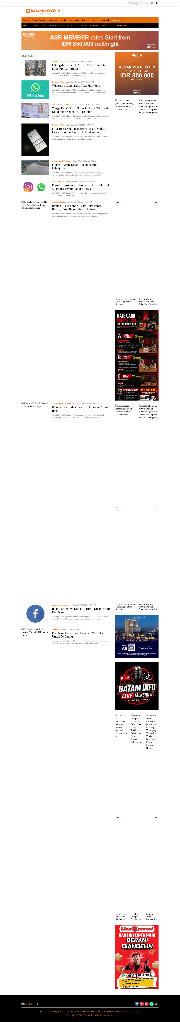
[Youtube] (147, 1004)
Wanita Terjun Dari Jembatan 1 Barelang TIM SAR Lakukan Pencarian (151, 916)
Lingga (85, 20)
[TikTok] (156, 1004)
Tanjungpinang (39, 20)
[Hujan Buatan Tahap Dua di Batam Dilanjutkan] (35, 168)
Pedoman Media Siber (77, 25)
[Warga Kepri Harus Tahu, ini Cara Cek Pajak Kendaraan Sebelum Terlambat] (35, 111)
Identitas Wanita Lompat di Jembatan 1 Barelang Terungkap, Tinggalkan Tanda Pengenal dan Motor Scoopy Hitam (148, 301)
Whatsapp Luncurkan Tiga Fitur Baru (76, 85)
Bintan (64, 20)
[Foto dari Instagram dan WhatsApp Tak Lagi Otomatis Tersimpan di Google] (35, 188)
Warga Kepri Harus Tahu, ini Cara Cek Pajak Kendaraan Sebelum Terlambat (80, 110)
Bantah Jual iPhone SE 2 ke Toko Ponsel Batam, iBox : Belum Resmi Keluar (77, 207)
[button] (152, 3)
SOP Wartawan (56, 25)
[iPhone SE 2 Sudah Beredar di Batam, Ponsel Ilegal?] (35, 500)
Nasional (105, 20)
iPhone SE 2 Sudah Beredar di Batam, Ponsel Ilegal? (80, 409)
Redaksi (26, 25)
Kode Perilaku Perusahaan (102, 25)
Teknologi (64, 61)
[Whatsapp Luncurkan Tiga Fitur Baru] (35, 89)
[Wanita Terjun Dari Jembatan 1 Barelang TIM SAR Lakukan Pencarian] (152, 813)
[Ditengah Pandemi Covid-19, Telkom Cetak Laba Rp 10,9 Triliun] (35, 68)
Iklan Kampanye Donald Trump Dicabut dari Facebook (81, 610)
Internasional (57, 605)
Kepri (94, 20)
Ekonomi (55, 61)
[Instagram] (142, 1004)
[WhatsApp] (151, 1004)
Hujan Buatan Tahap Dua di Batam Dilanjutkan (74, 166)
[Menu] (23, 3)
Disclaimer (122, 25)
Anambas (74, 20)
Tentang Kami (40, 25)
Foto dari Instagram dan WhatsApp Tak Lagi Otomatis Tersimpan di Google (80, 187)
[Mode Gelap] (157, 3)
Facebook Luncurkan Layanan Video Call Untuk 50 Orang (78, 634)
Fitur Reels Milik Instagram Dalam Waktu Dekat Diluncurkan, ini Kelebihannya (78, 130)
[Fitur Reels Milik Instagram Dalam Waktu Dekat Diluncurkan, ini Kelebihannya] (35, 140)
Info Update (57, 181)
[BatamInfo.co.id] (40, 11)
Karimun (53, 20)
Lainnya (116, 20)
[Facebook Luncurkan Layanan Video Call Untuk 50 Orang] (35, 726)
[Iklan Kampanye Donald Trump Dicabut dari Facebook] (35, 613)
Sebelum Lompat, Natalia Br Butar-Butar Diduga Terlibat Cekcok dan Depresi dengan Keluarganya (125, 301)
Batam (26, 20)
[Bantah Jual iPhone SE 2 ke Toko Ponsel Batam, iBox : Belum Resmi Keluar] (35, 299)
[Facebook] (137, 1004)
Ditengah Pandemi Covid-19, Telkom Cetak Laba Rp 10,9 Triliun (79, 66)
